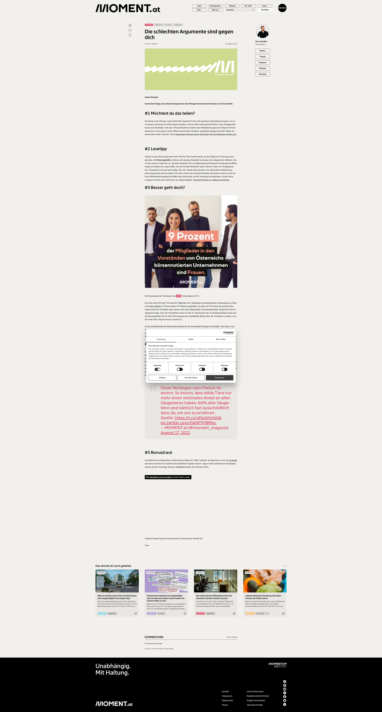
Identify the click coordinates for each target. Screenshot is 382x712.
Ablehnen (162, 377)
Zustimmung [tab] (161, 339)
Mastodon (262, 74)
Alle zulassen (219, 377)
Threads (263, 57)
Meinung (232, 6)
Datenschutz (227, 700)
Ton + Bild (247, 6)
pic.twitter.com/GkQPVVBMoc (188, 422)
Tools (198, 10)
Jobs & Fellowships (255, 691)
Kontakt (225, 691)
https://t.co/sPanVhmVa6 (198, 417)
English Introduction (256, 700)
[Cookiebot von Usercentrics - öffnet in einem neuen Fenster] (225, 332)
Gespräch (233, 460)
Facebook (262, 68)
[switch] (180, 369)
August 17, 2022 (175, 432)
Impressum (227, 696)
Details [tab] (191, 339)
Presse (225, 705)
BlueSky (263, 51)
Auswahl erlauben (191, 377)
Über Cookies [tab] (221, 339)
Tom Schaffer (261, 41)
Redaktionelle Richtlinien (258, 696)
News (199, 6)
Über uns (215, 10)
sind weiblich (155, 306)
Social (264, 6)
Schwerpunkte (215, 6)
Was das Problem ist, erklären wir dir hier (211, 180)
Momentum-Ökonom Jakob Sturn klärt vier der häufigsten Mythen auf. (205, 134)
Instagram (263, 62)
